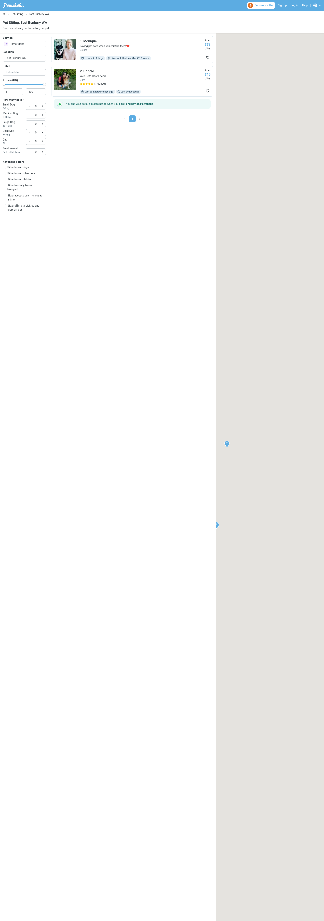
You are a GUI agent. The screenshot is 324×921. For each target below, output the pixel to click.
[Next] (139, 118)
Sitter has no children (19, 179)
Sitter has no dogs (18, 167)
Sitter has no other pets (21, 173)
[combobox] (24, 44)
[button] (216, 525)
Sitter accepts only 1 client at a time (24, 197)
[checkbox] (4, 167)
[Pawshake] (13, 5)
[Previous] (125, 118)
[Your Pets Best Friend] (132, 81)
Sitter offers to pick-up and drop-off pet (23, 207)
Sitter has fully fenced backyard (20, 187)
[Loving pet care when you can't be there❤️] (132, 49)
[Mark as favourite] (208, 58)
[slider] (4, 84)
